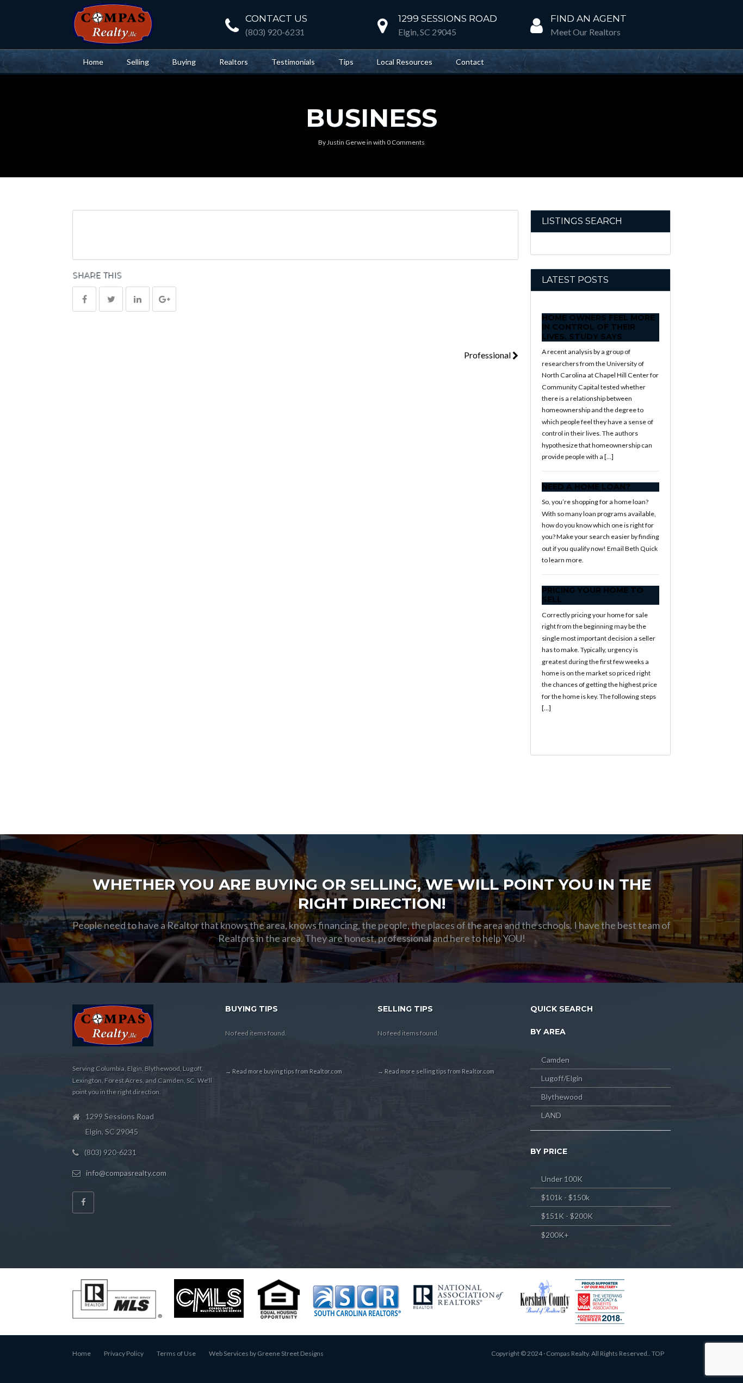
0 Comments (406, 142)
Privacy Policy (124, 1353)
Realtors (233, 61)
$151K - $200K (567, 1215)
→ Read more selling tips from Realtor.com (435, 1071)
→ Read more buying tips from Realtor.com (283, 1071)
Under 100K (562, 1178)
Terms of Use (176, 1353)
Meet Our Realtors (585, 32)
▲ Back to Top (701, 1329)
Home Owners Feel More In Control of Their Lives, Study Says (598, 327)
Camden (555, 1059)
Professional (488, 355)
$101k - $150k (565, 1197)
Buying (184, 61)
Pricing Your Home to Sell (592, 595)
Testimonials (293, 61)
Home (93, 61)
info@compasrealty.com (126, 1172)
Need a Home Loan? (586, 487)
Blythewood (562, 1096)
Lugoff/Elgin (562, 1078)
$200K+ (555, 1234)
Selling (138, 61)
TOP (658, 1353)
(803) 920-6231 (275, 32)
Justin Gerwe (346, 142)
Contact (470, 61)
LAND (551, 1115)
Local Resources (404, 61)
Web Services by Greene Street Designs (266, 1353)
